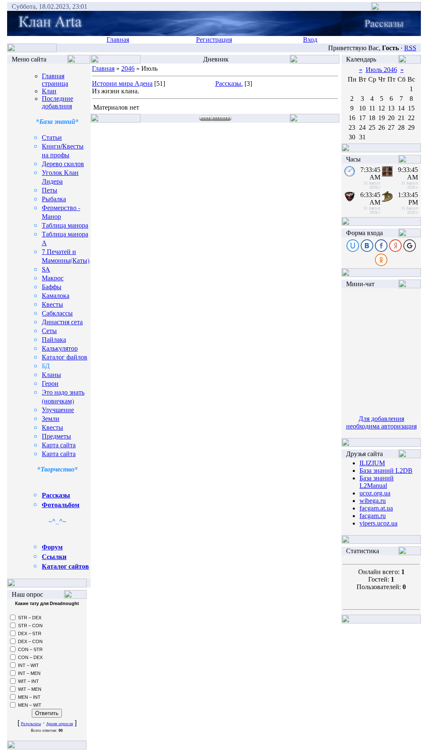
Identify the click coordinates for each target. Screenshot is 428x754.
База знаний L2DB (386, 470)
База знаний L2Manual (376, 481)
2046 (128, 68)
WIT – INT (28, 681)
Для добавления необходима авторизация (381, 422)
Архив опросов (59, 724)
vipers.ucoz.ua (378, 523)
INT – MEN (29, 673)
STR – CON (30, 625)
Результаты (31, 724)
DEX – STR (29, 633)
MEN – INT (29, 697)
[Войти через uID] (352, 245)
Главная (118, 39)
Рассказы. (229, 83)
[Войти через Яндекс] (395, 245)
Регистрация (214, 39)
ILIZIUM (372, 463)
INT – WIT (28, 665)
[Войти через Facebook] (381, 245)
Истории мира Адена (122, 83)
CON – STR (30, 649)
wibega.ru (372, 500)
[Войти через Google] (409, 245)
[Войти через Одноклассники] (381, 260)
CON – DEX (30, 657)
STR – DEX (29, 617)
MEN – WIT (29, 705)
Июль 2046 (381, 69)
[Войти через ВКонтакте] (367, 245)
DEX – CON (30, 641)
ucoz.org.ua (374, 493)
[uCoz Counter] (381, 558)
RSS (410, 47)
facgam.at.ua (376, 508)
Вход (310, 39)
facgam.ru (372, 515)
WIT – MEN (29, 689)
